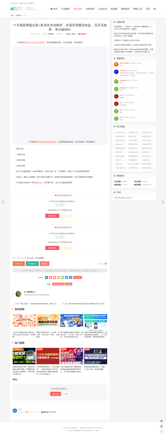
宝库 (148, 8)
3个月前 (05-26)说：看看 (128, 111)
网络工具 (137, 8)
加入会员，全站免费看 (35, 258)
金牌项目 (90, 8)
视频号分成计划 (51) (147, 148)
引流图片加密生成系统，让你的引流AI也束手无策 (132, 45)
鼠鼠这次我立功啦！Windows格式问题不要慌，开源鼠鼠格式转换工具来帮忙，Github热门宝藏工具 (24, 370)
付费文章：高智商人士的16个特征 (127, 40)
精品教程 (78, 8)
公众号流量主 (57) (133, 140)
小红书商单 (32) (134, 168)
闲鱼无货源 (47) (134, 152)
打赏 (45, 263)
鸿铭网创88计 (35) (133, 160)
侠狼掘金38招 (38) (133, 156)
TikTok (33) (118, 164)
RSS (116, 197)
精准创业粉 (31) (147, 168)
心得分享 (102, 8)
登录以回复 (52, 412)
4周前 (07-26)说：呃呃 (129, 81)
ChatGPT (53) (146, 144)
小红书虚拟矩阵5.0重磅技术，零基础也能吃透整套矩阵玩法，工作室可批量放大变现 (71, 369)
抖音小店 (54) (146, 140)
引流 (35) (118, 160)
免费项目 (125, 8)
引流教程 (65, 8)
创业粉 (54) (118, 144)
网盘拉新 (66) (146, 136)
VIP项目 (63, 349)
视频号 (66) (132, 136)
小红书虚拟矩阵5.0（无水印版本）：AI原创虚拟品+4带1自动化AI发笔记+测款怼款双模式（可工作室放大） (47, 370)
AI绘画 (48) (118, 152)
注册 (66, 394)
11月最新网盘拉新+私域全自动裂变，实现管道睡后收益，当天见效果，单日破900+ (60, 27)
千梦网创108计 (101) (147, 132)
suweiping (21, 412)
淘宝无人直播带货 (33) (134, 164)
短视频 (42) (145, 152)
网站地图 (121, 197)
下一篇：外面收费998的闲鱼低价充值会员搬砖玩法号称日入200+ (84, 304)
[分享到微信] (62, 277)
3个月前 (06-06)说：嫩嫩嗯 (128, 96)
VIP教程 (18, 15)
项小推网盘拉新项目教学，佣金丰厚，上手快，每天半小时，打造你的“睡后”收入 (71, 334)
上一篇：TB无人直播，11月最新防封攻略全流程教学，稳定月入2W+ (36, 304)
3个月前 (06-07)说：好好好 (130, 89)
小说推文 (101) (133, 132)
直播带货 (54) (133, 144)
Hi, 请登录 (14, 3)
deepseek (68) (120, 136)
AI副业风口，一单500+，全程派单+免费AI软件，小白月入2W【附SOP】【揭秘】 (133, 27)
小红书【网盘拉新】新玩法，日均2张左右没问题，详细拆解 (24, 334)
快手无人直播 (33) (146, 164)
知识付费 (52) (133, 148)
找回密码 (30, 3)
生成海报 (78, 277)
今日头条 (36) (146, 156)
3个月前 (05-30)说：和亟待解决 (128, 103)
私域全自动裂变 (38, 42)
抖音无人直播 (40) (119, 156)
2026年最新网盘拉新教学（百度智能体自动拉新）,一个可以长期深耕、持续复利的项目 (95, 334)
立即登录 (55, 394)
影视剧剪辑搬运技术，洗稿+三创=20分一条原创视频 (94, 367)
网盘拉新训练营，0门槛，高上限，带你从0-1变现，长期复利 (47, 334)
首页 (55, 8)
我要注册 (22, 3)
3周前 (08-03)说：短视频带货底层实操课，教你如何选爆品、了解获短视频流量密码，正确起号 (137, 72)
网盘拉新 (27, 42)
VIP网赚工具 (17, 349)
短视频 (114, 8)
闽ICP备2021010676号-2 (95, 428)
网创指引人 (17, 9)
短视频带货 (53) (120, 148)
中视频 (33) (145, 160)
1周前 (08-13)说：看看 (131, 64)
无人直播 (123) (120, 132)
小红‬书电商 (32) (120, 168)
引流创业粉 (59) (120, 140)
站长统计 (128, 197)
